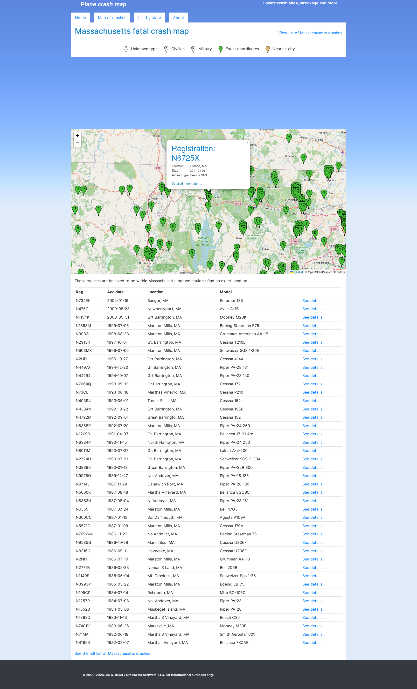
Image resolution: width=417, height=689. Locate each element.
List (149, 17)
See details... (313, 300)
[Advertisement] (208, 93)
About (178, 17)
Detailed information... (187, 183)
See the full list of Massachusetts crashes (112, 653)
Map (112, 17)
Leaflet (298, 272)
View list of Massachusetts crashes (310, 32)
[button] (237, 248)
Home (80, 17)
